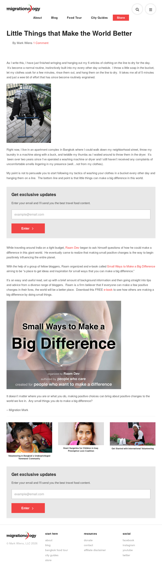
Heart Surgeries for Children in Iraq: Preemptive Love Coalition (81, 449)
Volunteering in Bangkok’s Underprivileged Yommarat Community (29, 457)
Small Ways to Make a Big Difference (131, 266)
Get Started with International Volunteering (133, 448)
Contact (88, 545)
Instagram (129, 545)
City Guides (99, 18)
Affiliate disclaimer (95, 550)
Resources (90, 533)
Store (121, 18)
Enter (25, 228)
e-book (108, 289)
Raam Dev (72, 247)
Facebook (128, 540)
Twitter (126, 555)
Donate (88, 540)
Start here (51, 533)
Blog (54, 18)
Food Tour (74, 18)
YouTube (128, 550)
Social (127, 533)
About (37, 18)
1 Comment (40, 42)
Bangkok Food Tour (56, 550)
